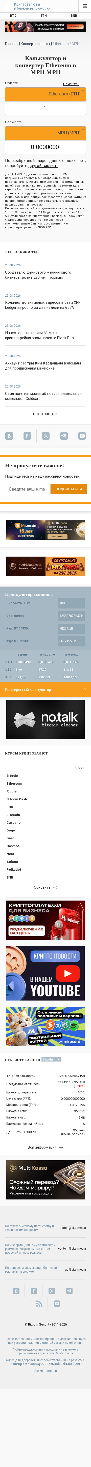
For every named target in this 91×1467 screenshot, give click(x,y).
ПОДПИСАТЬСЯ (69, 489)
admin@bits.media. (60, 1353)
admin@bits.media (73, 1228)
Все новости (45, 414)
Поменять (71, 84)
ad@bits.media (75, 1269)
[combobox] (45, 94)
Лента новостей (22, 252)
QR (77, 1364)
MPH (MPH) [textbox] (69, 132)
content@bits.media (72, 1248)
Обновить (42, 887)
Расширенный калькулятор (28, 690)
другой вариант (43, 165)
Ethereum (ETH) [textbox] (65, 93)
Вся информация (42, 1147)
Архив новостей (45, 1371)
